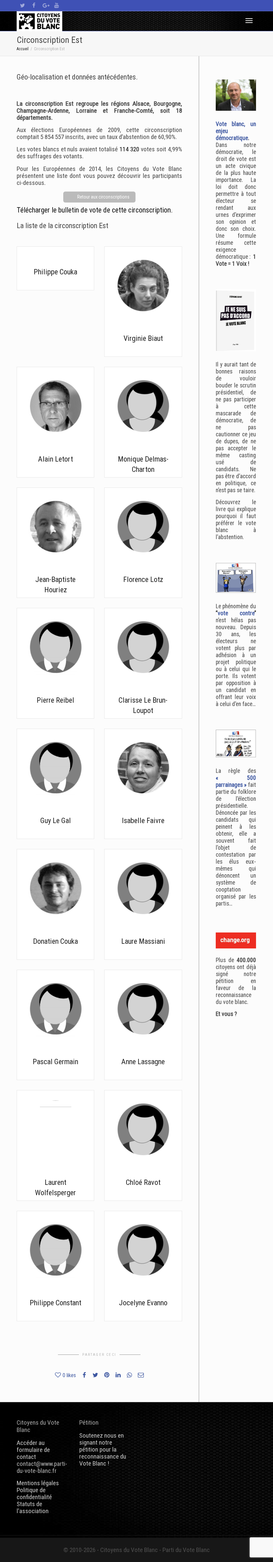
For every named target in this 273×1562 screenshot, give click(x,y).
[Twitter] (22, 5)
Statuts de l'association (33, 1507)
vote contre (236, 613)
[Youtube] (56, 5)
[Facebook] (33, 5)
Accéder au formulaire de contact (33, 1450)
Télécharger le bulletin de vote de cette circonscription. (95, 210)
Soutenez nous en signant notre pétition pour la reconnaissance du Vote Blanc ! (102, 1449)
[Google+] (45, 5)
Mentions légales (38, 1483)
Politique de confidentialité (34, 1493)
